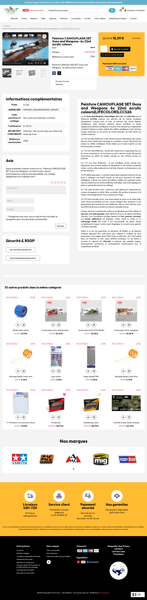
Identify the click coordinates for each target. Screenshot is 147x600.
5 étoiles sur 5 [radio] (64, 182)
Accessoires (76, 18)
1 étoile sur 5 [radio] (51, 182)
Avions (24, 18)
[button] (44, 36)
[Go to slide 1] (73, 469)
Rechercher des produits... (59, 10)
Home (4, 28)
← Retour (6, 26)
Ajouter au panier (121, 49)
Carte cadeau (99, 18)
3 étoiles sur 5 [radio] (58, 182)
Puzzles (88, 18)
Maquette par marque (117, 18)
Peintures (64, 18)
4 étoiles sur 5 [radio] (61, 182)
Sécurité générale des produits (23, 258)
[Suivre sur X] (59, 73)
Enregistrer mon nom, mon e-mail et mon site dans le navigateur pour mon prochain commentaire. (31, 217)
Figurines (52, 18)
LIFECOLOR (89, 52)
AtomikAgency (104, 593)
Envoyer (60, 226)
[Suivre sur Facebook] (54, 73)
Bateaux (34, 18)
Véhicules (14, 18)
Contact (133, 18)
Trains (43, 18)
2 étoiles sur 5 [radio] (55, 182)
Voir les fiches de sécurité (20, 249)
